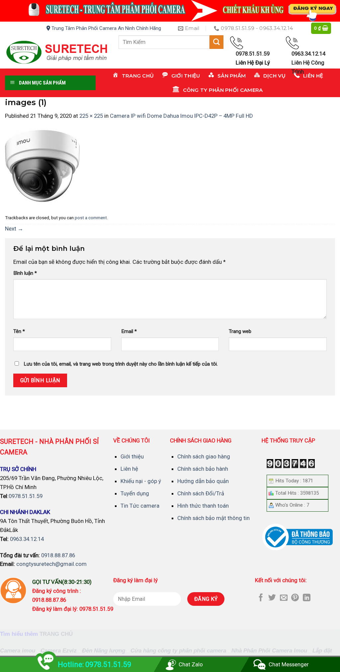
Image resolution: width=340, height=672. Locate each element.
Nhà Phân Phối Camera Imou (269, 650)
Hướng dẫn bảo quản (203, 481)
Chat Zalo (191, 664)
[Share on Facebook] (261, 598)
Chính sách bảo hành (202, 468)
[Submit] (216, 42)
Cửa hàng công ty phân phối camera (178, 650)
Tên (19, 331)
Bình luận (25, 273)
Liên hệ (129, 468)
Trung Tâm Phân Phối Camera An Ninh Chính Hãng (105, 28)
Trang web (240, 331)
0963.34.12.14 (27, 539)
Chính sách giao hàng (203, 456)
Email (129, 331)
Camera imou (17, 650)
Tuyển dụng (135, 493)
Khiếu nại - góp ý (141, 481)
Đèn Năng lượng (103, 650)
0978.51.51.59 (25, 496)
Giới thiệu (132, 456)
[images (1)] (42, 165)
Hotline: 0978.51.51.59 (94, 664)
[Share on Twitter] (272, 598)
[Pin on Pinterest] (295, 598)
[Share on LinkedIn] (306, 598)
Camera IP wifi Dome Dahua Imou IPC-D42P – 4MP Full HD (181, 115)
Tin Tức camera (140, 505)
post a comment (91, 217)
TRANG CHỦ (56, 634)
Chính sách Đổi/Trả (200, 493)
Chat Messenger (289, 664)
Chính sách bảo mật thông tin (213, 518)
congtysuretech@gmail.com (51, 564)
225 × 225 (91, 115)
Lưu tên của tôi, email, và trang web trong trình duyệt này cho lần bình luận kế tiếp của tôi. (121, 364)
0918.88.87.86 (58, 555)
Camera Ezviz (59, 650)
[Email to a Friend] (284, 598)
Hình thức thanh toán (203, 505)
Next (14, 228)
